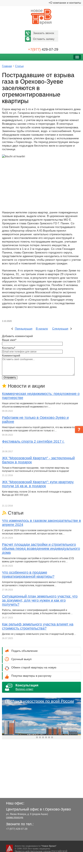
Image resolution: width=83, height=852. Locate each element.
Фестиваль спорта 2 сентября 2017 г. (33, 441)
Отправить (10, 377)
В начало (42, 328)
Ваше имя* (9, 339)
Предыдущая (23, 328)
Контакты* (8, 347)
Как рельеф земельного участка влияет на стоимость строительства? (37, 626)
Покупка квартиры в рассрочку (31, 675)
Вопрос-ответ (24, 689)
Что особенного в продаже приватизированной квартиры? (28, 574)
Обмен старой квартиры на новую (33, 667)
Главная (7, 66)
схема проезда (14, 817)
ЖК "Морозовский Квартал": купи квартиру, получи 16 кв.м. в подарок (38, 484)
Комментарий (11, 355)
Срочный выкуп (21, 659)
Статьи (19, 66)
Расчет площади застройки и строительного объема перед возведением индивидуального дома (41, 548)
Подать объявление (24, 650)
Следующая (60, 328)
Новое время (41, 17)
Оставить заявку (43, 38)
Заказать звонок (43, 33)
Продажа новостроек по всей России (39, 701)
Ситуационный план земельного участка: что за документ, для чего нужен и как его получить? (40, 600)
